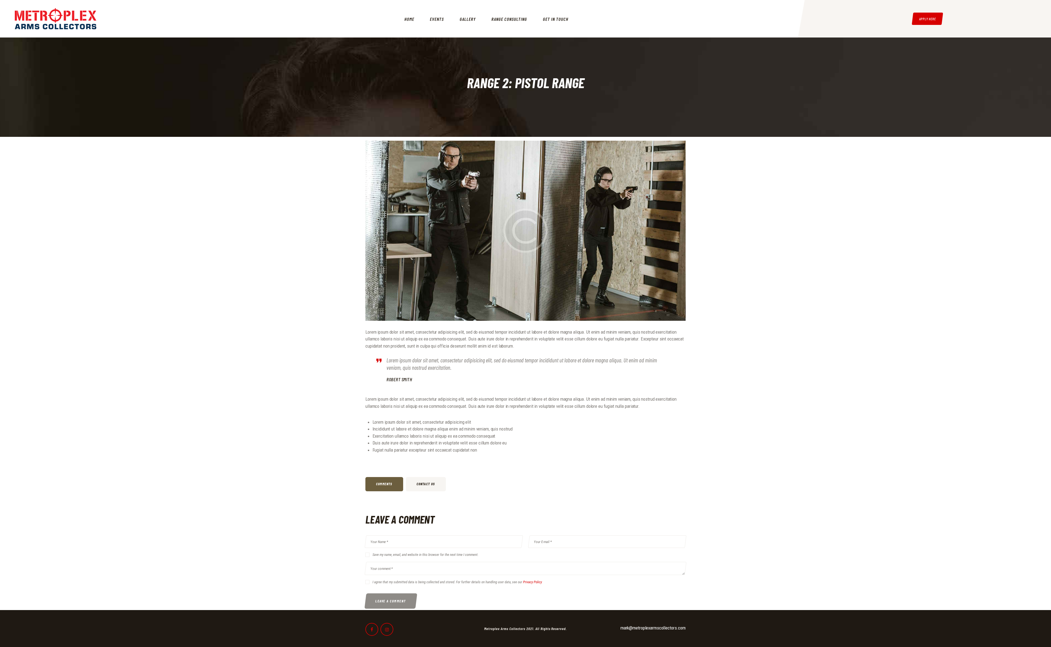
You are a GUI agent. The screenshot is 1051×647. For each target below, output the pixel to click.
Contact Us (426, 484)
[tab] (385, 484)
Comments (384, 484)
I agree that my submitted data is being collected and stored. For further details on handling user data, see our (457, 582)
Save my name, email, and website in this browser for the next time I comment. (425, 555)
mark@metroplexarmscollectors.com (653, 628)
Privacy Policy (532, 582)
